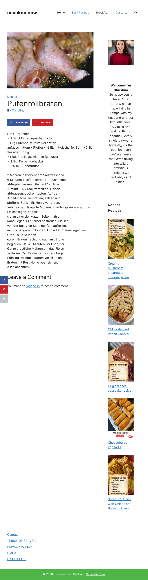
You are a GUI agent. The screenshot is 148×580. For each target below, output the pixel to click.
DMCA (11, 553)
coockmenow (22, 12)
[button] (136, 12)
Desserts (121, 12)
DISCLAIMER (16, 559)
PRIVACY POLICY (19, 547)
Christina (18, 110)
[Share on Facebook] (4, 280)
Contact (13, 534)
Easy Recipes (80, 12)
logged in (33, 286)
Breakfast (102, 12)
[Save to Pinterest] (4, 289)
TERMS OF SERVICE (21, 541)
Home (61, 12)
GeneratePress (95, 574)
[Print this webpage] (4, 299)
